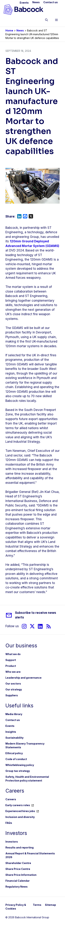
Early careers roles (17, 805)
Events (24, 2)
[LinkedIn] (40, 626)
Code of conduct (16, 759)
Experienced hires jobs (20, 811)
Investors (11, 841)
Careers (10, 799)
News (36, 2)
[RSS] (49, 626)
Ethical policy (14, 753)
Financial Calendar (17, 880)
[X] (32, 626)
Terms (37, 904)
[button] (46, 21)
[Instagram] (24, 626)
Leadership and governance (23, 677)
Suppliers (11, 695)
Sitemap (50, 904)
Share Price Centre (17, 868)
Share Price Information (20, 874)
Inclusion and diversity (20, 816)
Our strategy (13, 689)
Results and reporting (19, 847)
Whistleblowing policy (19, 764)
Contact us (50, 2)
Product (10, 665)
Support (10, 659)
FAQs (8, 822)
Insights (10, 731)
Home (9, 30)
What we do (13, 654)
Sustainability (14, 737)
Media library (13, 714)
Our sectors (13, 683)
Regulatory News (16, 886)
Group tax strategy (17, 770)
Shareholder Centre (18, 863)
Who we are (13, 671)
